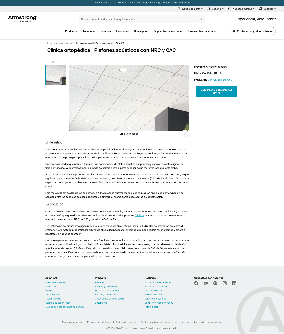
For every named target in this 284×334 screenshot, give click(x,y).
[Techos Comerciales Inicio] (22, 19)
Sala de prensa (52, 294)
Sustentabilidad (53, 299)
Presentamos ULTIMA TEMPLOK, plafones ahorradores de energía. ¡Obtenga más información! (142, 2)
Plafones (99, 282)
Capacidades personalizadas (109, 299)
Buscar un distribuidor (156, 286)
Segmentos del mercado (58, 303)
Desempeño (101, 303)
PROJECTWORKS (153, 290)
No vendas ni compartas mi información (202, 322)
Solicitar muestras (154, 294)
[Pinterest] (215, 283)
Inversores (50, 286)
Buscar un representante (158, 282)
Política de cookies (126, 322)
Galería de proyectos (155, 299)
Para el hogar (151, 307)
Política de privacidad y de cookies (159, 322)
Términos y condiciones (99, 322)
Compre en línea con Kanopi (159, 303)
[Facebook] (196, 283)
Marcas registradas (72, 322)
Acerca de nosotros (55, 282)
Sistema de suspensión (107, 290)
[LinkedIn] (234, 283)
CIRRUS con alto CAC (220, 80)
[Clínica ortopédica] (55, 75)
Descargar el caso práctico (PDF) (216, 91)
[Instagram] (225, 283)
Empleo (49, 290)
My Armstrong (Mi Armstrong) (255, 31)
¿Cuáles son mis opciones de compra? (65, 307)
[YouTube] (206, 283)
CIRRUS (139, 215)
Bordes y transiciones (106, 294)
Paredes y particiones (106, 286)
